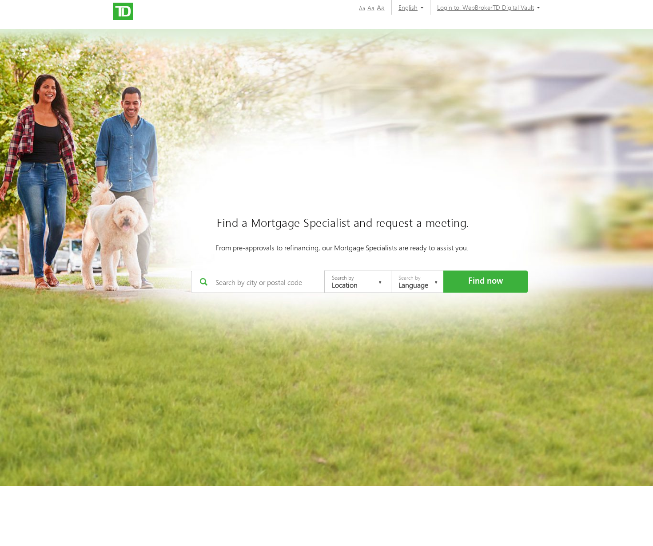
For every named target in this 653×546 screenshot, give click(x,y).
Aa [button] (362, 8)
